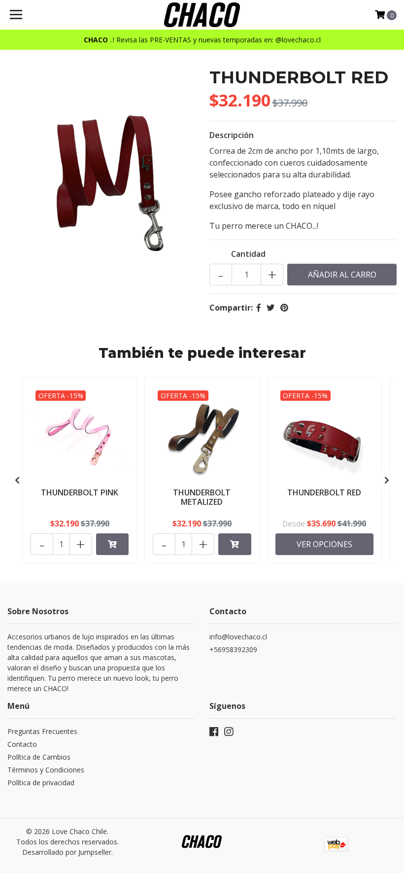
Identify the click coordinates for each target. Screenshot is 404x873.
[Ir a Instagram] (228, 733)
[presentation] (17, 480)
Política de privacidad (40, 782)
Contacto (22, 744)
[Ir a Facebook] (213, 733)
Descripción (231, 135)
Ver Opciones (324, 544)
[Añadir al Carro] (112, 544)
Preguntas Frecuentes (42, 731)
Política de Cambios (38, 757)
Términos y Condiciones (45, 769)
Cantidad (248, 253)
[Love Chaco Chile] (202, 15)
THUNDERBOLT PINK (79, 492)
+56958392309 (233, 649)
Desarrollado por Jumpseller (66, 852)
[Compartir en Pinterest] (284, 307)
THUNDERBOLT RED (324, 492)
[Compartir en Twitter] (270, 307)
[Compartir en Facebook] (259, 307)
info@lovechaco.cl (238, 636)
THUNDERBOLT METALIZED (202, 497)
